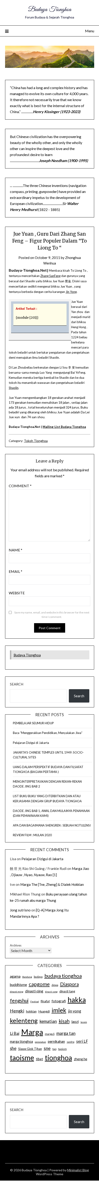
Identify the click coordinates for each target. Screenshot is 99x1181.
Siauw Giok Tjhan (30, 1049)
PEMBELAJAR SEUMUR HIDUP (33, 723)
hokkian (31, 1011)
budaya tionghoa (63, 976)
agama (15, 976)
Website (17, 593)
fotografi (59, 1001)
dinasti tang (67, 991)
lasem (84, 1022)
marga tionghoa (21, 1041)
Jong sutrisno (20, 910)
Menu (89, 31)
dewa (55, 985)
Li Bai (14, 1033)
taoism (62, 1049)
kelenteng (24, 1020)
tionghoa (58, 1057)
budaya (38, 976)
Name (15, 550)
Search (16, 684)
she (13, 1048)
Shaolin (13, 388)
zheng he (80, 1059)
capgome (39, 984)
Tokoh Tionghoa (36, 441)
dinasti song (51, 991)
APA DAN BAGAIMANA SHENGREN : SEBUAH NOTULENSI (52, 825)
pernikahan (56, 1041)
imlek (59, 1010)
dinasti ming (16, 991)
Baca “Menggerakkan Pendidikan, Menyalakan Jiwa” (47, 733)
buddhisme (18, 985)
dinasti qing (34, 991)
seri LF (82, 1041)
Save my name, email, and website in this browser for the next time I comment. (51, 615)
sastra (70, 1041)
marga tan (66, 1033)
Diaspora (69, 984)
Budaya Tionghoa (49, 9)
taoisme (22, 1057)
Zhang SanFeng (50, 276)
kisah (64, 1021)
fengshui (19, 1000)
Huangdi (44, 1011)
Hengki (17, 1010)
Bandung (27, 976)
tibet (39, 1059)
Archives (15, 945)
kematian (48, 1021)
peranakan (40, 1041)
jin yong (74, 1011)
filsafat (45, 1001)
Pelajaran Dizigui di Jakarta (31, 743)
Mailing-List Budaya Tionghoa (64, 427)
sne (47, 1048)
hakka (77, 999)
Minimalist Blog (78, 1170)
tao (54, 1049)
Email (15, 571)
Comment (20, 486)
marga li (50, 1034)
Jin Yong (71, 292)
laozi (75, 1021)
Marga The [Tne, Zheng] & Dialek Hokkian (52, 884)
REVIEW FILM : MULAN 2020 (32, 835)
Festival (34, 1001)
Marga (32, 1032)
